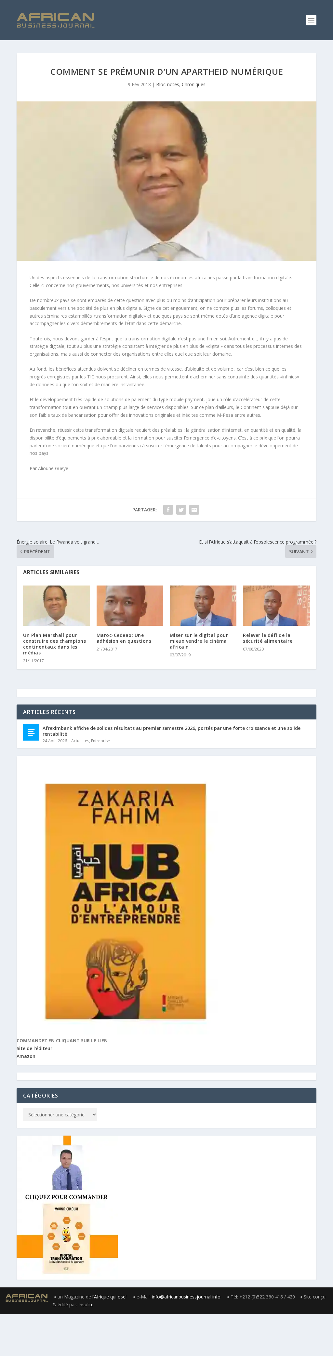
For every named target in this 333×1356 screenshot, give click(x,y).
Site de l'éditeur (34, 1048)
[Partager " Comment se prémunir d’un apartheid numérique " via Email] (194, 509)
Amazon (26, 1056)
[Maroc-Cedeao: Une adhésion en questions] (130, 605)
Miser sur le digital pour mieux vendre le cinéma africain (199, 641)
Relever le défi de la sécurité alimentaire (267, 638)
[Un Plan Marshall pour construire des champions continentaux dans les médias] (56, 605)
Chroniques (194, 84)
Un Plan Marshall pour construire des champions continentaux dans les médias (54, 644)
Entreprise (100, 741)
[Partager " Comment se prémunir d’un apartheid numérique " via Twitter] (181, 509)
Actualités (80, 741)
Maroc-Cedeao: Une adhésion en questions (124, 638)
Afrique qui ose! (111, 1297)
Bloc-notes (167, 84)
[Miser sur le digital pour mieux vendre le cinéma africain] (203, 605)
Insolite (86, 1304)
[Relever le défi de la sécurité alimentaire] (276, 605)
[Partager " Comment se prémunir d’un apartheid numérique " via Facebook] (168, 509)
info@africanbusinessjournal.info (186, 1297)
